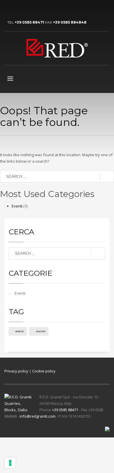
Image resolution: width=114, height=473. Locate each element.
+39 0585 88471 (29, 22)
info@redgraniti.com (38, 416)
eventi (19, 331)
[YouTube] (17, 8)
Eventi (17, 206)
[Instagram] (35, 8)
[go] (107, 176)
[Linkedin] (8, 8)
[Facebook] (26, 8)
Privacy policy (16, 371)
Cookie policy (44, 371)
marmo (40, 331)
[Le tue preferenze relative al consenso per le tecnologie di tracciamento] (10, 462)
